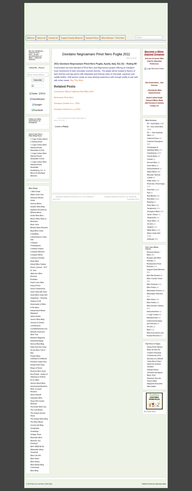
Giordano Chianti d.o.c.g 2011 (67, 109)
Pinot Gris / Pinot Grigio (156, 184)
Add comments (131, 58)
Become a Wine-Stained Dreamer (154, 53)
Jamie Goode (35, 316)
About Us (41, 38)
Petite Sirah (151, 181)
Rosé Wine (151, 205)
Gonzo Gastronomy (37, 289)
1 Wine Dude (35, 192)
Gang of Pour (35, 286)
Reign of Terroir (36, 368)
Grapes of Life (35, 301)
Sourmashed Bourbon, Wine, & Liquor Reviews (39, 389)
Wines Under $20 (153, 233)
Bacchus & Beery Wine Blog (74, 118)
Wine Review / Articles (155, 306)
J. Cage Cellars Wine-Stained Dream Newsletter (38, 164)
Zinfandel (150, 239)
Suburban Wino (36, 398)
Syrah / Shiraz (152, 215)
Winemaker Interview (155, 294)
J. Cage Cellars (153, 315)
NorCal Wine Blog (37, 344)
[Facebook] (37, 110)
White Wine (151, 230)
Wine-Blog (34, 471)
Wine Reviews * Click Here (112, 38)
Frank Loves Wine (37, 282)
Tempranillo (151, 218)
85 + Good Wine (153, 124)
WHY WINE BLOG (37, 446)
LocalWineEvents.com (38, 329)
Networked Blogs (36, 341)
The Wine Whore (36, 422)
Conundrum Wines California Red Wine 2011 (74, 91)
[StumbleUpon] (37, 99)
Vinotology (34, 431)
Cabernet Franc (153, 138)
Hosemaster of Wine (38, 304)
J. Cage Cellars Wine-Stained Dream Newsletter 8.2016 (38, 147)
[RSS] (42, 93)
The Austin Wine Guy (38, 407)
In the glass (34, 307)
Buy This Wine (76, 80)
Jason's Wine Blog (37, 319)
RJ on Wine (34, 380)
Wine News (151, 299)
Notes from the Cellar (38, 347)
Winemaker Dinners (154, 291)
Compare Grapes (37, 249)
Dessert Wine (152, 162)
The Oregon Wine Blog (39, 419)
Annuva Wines (35, 204)
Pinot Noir (151, 190)
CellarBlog (34, 234)
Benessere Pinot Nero (64, 97)
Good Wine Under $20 (39, 295)
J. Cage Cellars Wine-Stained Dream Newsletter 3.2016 (38, 156)
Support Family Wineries (72, 38)
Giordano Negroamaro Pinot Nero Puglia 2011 (96, 54)
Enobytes (34, 279)
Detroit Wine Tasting (38, 264)
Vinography (34, 428)
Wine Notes (34, 459)
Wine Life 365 (35, 455)
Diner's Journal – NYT (38, 267)
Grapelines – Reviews (38, 298)
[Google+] (37, 104)
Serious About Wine (37, 383)
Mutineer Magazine (37, 338)
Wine (149, 330)
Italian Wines (152, 172)
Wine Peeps (35, 462)
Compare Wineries (37, 252)
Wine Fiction (151, 287)
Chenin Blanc (152, 156)
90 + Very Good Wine (155, 127)
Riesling (150, 202)
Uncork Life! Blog (36, 425)
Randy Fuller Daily (37, 365)
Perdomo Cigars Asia (38, 362)
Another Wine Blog (37, 207)
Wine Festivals (152, 284)
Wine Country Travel (154, 279)
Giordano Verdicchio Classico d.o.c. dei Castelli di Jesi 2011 (73, 198)
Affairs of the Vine (37, 195)
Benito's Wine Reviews (39, 228)
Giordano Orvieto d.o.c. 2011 (67, 103)
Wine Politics (152, 303)
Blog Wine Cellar (36, 231)
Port (148, 193)
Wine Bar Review (153, 275)
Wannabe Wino (36, 438)
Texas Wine (151, 221)
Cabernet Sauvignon (155, 141)
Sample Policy (92, 38)
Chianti (150, 159)
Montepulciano (152, 318)
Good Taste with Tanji (38, 292)
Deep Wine (34, 261)
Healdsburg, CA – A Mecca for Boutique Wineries (37, 173)
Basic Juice (34, 225)
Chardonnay (152, 153)
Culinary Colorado (37, 258)
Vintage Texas (35, 434)
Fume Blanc (151, 166)
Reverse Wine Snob (38, 371)
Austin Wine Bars (36, 216)
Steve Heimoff (35, 395)
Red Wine (151, 199)
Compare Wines (36, 255)
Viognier (150, 227)
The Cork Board (36, 410)
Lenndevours (35, 326)
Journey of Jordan (37, 323)
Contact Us (53, 38)
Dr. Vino (33, 270)
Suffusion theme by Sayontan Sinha (154, 484)
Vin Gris (150, 224)
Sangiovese (151, 208)
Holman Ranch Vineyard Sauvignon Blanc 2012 (155, 372)
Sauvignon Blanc (153, 211)
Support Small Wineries (156, 270)
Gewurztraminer (153, 169)
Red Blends (151, 196)
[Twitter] (33, 93)
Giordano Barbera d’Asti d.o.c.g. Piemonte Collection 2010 (121, 198)
